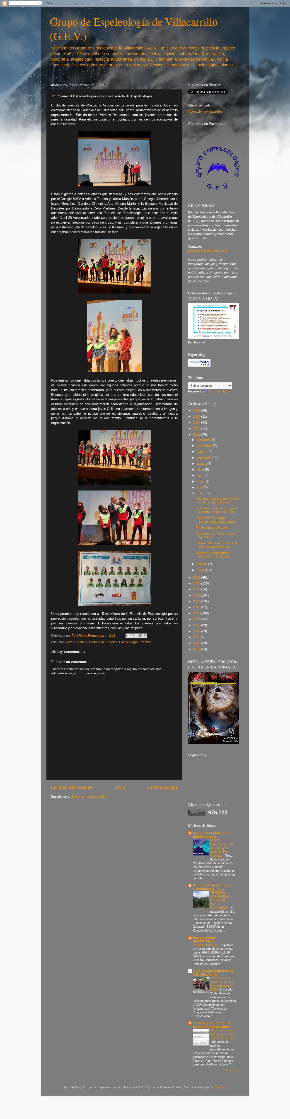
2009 (197, 649)
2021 (197, 577)
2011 (197, 637)
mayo (201, 481)
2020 (197, 583)
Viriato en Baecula (205, 945)
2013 (197, 625)
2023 (197, 428)
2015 (197, 613)
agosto (202, 463)
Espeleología (128, 642)
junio (200, 475)
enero (201, 570)
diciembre (204, 439)
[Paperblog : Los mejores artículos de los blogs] (199, 365)
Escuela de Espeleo (103, 642)
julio (200, 469)
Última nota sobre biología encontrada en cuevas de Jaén (223, 1034)
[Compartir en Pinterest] (145, 635)
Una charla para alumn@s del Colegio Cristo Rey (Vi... (217, 500)
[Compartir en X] (136, 635)
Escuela (81, 642)
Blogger (219, 1087)
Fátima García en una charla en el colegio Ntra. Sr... (216, 545)
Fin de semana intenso (212, 527)
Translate (221, 391)
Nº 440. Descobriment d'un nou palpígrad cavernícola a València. (222, 848)
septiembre (205, 457)
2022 (197, 434)
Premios (145, 642)
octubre (202, 451)
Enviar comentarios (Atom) (90, 796)
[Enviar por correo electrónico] (128, 635)
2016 (197, 607)
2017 (197, 601)
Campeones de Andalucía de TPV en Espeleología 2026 (222, 983)
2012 (197, 631)
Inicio (120, 787)
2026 (197, 410)
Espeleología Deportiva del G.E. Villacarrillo (213, 972)
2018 (197, 595)
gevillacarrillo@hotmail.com (207, 251)
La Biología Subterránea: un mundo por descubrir (212, 1024)
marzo (202, 493)
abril (200, 487)
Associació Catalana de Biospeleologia (211, 834)
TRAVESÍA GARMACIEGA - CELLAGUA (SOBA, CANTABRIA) (221, 900)
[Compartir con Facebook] (140, 635)
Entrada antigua (162, 787)
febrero (202, 564)
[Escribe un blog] (132, 635)
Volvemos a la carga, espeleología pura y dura (215, 519)
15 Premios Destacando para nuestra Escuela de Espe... (217, 510)
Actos (70, 642)
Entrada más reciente (72, 787)
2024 (197, 422)
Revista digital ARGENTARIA (204, 939)
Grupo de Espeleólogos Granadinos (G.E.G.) (211, 887)
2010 (197, 643)
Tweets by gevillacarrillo (205, 111)
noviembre (205, 445)
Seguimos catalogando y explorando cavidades (213, 554)
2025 (197, 416)
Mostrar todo (232, 1070)
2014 (197, 619)
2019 (197, 589)
